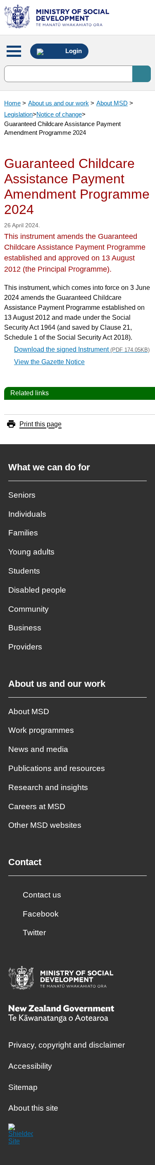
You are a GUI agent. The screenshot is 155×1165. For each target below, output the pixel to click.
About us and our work (58, 103)
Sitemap (23, 1087)
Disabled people (37, 590)
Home (12, 103)
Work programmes (41, 730)
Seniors (22, 495)
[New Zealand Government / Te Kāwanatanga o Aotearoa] (61, 1014)
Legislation (18, 114)
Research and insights (48, 787)
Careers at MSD (36, 806)
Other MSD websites (44, 825)
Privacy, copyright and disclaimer (66, 1045)
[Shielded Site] (20, 1136)
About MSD (112, 103)
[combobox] (77, 74)
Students (24, 571)
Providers (25, 646)
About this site (33, 1108)
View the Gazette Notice (49, 361)
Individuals (27, 514)
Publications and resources (56, 768)
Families (23, 532)
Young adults (31, 551)
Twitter (34, 932)
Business (24, 627)
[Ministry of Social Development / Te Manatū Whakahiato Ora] (58, 17)
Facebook (41, 914)
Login (73, 51)
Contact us (42, 894)
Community (28, 609)
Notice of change (59, 114)
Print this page (40, 424)
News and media (38, 749)
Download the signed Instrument (82, 349)
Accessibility (30, 1066)
